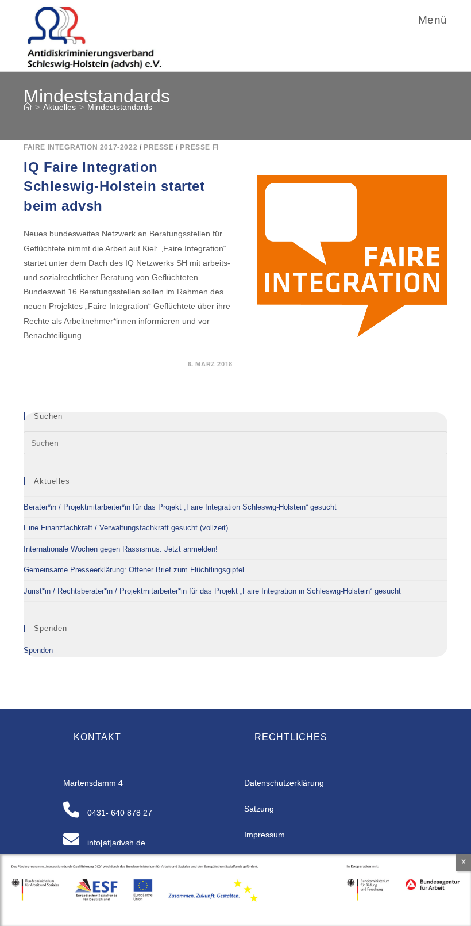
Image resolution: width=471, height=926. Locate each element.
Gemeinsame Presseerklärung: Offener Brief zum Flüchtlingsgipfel (134, 569)
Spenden (38, 650)
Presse (159, 147)
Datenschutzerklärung (284, 782)
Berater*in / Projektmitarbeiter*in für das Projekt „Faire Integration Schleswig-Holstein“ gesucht (180, 507)
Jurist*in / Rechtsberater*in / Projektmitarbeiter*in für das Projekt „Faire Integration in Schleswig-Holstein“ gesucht (212, 591)
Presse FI (199, 147)
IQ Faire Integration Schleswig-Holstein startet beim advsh (114, 186)
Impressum (264, 834)
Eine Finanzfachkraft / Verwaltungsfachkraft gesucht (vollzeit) (126, 527)
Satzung (259, 808)
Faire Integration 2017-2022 (80, 147)
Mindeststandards (119, 107)
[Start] (28, 107)
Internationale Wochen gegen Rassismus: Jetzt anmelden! (121, 549)
